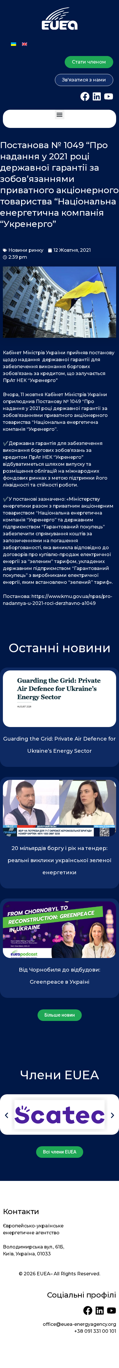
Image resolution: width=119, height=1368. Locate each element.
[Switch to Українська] (13, 44)
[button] (59, 114)
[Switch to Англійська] (24, 44)
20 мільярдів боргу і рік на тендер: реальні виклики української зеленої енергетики (59, 860)
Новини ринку (25, 250)
